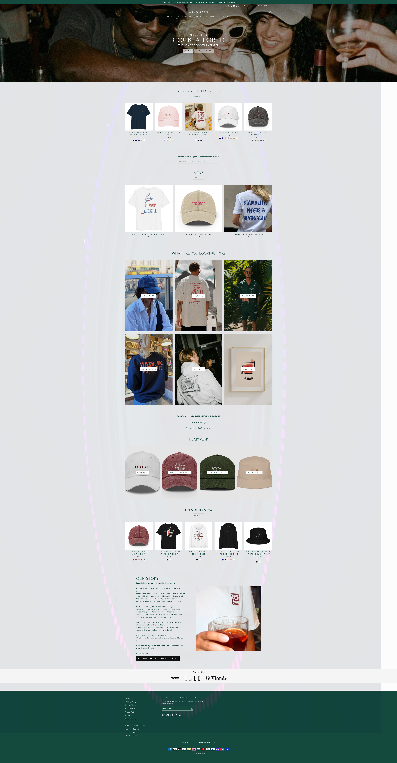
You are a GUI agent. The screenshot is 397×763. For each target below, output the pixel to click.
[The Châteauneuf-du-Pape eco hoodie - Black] (226, 560)
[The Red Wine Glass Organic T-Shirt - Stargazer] (139, 140)
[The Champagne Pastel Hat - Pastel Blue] (165, 140)
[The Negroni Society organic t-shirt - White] (170, 560)
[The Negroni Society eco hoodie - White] (200, 560)
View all (198, 96)
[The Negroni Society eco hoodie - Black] (197, 560)
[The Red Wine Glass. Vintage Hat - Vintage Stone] (258, 140)
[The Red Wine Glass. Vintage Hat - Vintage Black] (253, 140)
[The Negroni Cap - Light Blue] (231, 138)
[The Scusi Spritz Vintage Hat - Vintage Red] (136, 560)
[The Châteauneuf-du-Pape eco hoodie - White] (234, 560)
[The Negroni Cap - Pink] (226, 138)
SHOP (170, 16)
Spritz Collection (131, 732)
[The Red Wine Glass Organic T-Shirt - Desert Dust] (142, 140)
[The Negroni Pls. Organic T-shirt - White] (196, 140)
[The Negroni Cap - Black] (220, 138)
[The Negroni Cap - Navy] (223, 138)
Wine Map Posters (131, 736)
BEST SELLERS (204, 51)
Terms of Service (131, 705)
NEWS (188, 51)
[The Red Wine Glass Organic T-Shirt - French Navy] (136, 140)
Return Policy (130, 708)
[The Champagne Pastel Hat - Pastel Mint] (173, 140)
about (199, 16)
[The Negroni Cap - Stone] (228, 138)
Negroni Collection (132, 729)
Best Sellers (185, 16)
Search (127, 698)
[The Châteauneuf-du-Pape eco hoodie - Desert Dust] (231, 560)
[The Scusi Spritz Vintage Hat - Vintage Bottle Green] (144, 560)
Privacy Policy (130, 712)
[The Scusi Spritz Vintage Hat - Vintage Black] (133, 560)
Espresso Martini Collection (135, 725)
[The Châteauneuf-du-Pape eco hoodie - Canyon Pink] (228, 560)
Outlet (226, 16)
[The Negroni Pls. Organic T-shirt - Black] (198, 140)
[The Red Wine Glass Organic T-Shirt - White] (144, 140)
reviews (207, 428)
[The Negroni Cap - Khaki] (234, 138)
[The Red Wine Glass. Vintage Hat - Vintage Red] (255, 140)
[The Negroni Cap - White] (237, 138)
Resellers (128, 715)
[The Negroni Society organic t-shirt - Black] (167, 560)
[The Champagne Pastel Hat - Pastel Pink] (167, 140)
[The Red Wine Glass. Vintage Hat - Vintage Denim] (261, 140)
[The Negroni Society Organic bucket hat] (257, 562)
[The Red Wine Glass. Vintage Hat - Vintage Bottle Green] (264, 140)
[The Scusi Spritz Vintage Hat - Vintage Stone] (139, 560)
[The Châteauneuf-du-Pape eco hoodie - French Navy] (223, 560)
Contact (211, 16)
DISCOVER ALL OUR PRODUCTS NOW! (157, 658)
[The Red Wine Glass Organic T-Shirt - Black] (133, 140)
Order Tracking (130, 719)
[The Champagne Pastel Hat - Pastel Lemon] (170, 140)
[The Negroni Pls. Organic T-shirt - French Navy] (201, 140)
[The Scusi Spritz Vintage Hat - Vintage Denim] (142, 560)
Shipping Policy (130, 702)
